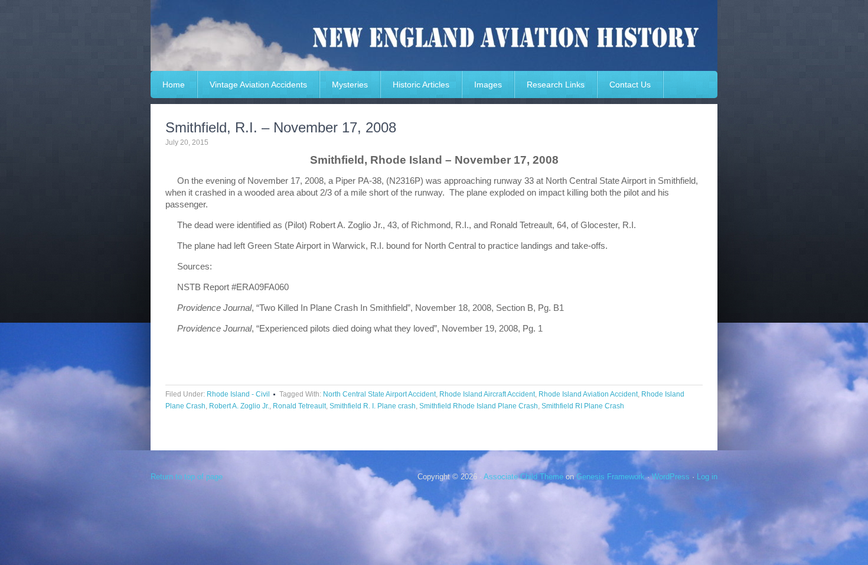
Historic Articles (421, 84)
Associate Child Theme (523, 476)
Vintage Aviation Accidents (258, 84)
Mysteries (350, 84)
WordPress (671, 476)
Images (488, 84)
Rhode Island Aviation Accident (588, 394)
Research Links (556, 84)
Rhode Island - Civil (238, 394)
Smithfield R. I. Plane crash (372, 406)
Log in (707, 476)
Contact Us (630, 84)
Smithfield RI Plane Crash (582, 406)
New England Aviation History (434, 35)
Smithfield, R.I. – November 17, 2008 (280, 127)
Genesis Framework (610, 476)
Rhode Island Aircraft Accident (487, 394)
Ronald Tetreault (299, 406)
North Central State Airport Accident (379, 394)
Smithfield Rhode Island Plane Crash (478, 406)
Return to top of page (187, 476)
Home (173, 84)
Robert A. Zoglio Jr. (239, 406)
